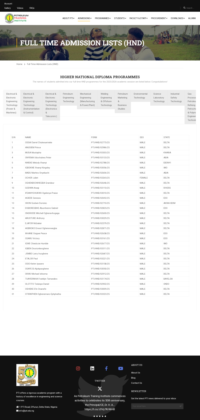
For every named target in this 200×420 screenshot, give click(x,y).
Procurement (158, 18)
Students (119, 18)
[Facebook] (106, 368)
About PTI (68, 18)
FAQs (32, 8)
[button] (94, 416)
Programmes (102, 18)
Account (8, 3)
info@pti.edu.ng (26, 410)
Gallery (7, 8)
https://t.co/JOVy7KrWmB (100, 409)
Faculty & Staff (138, 18)
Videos (20, 8)
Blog (133, 378)
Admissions (84, 18)
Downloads (177, 18)
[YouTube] (121, 368)
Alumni (192, 18)
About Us (135, 372)
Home (19, 64)
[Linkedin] (92, 368)
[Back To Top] (194, 415)
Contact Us (136, 383)
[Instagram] (78, 368)
